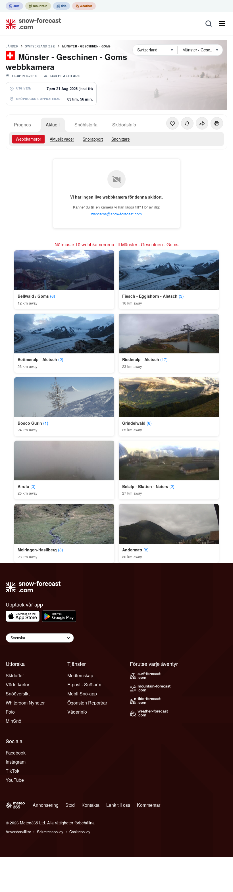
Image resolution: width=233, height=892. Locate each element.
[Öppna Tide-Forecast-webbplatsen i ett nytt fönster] (61, 6)
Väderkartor (17, 684)
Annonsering (46, 805)
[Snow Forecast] (31, 23)
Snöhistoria (85, 124)
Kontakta (90, 805)
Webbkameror (28, 139)
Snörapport (93, 139)
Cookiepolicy (79, 831)
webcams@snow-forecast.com (116, 213)
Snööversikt (18, 693)
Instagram (16, 761)
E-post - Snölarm (84, 684)
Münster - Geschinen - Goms (86, 46)
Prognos (22, 124)
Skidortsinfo (124, 124)
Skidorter (15, 675)
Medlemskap (80, 675)
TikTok (12, 771)
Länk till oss (118, 805)
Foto (10, 711)
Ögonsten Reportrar (87, 702)
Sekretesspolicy (50, 831)
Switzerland (40, 46)
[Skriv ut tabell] (217, 123)
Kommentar (148, 805)
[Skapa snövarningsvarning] (187, 123)
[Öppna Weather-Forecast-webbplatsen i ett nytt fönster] (84, 6)
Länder (12, 46)
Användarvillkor (18, 831)
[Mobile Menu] (222, 23)
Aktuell (53, 124)
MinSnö (13, 721)
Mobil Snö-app (82, 693)
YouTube (15, 780)
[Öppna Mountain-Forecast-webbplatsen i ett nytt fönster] (38, 6)
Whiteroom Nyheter (25, 702)
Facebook (16, 752)
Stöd (70, 805)
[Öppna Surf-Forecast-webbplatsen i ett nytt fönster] (14, 6)
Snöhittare (120, 139)
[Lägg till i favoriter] (172, 123)
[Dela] (202, 123)
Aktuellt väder (62, 139)
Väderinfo (77, 711)
